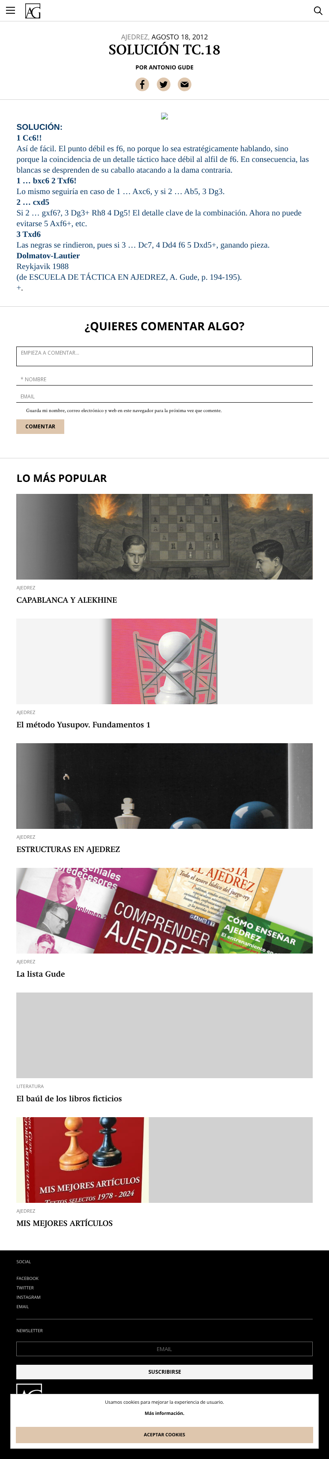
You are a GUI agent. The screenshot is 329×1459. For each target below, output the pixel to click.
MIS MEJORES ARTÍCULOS (64, 1224)
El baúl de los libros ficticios (69, 1099)
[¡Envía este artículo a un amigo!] (184, 84)
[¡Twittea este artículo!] (163, 84)
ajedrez (25, 588)
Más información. (165, 1414)
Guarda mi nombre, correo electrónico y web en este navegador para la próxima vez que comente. (123, 411)
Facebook (27, 1278)
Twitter (24, 1288)
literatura (30, 1086)
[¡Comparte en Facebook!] (142, 84)
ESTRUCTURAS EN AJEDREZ (68, 850)
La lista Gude (40, 975)
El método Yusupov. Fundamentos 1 (83, 726)
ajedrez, (135, 37)
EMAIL (22, 1307)
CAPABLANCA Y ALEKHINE (66, 601)
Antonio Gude (171, 67)
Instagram (28, 1297)
